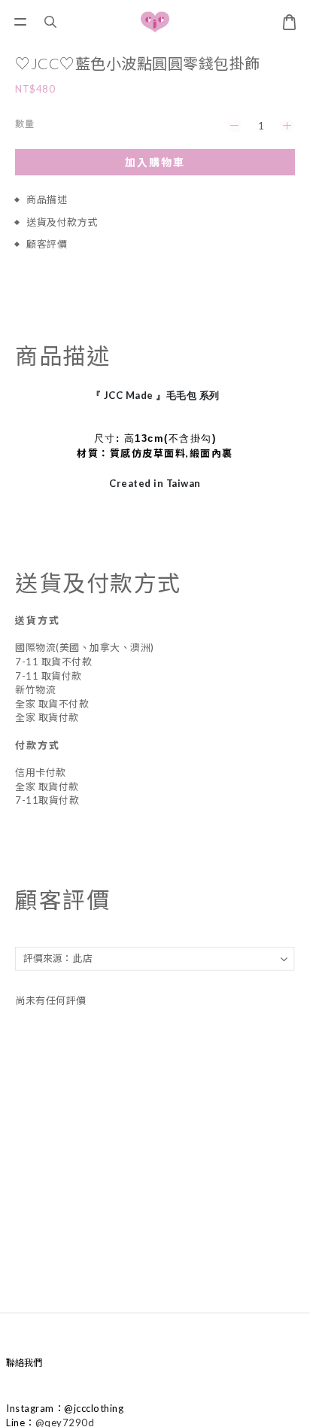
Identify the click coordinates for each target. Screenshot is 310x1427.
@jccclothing (93, 1408)
